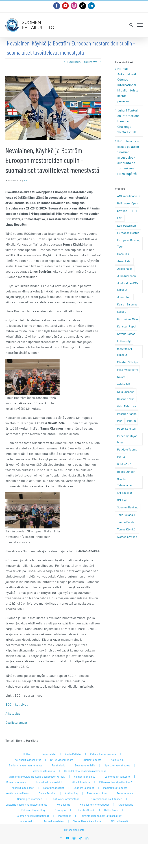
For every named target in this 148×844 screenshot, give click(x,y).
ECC (25, 180)
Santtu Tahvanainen (125, 482)
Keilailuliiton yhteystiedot (94, 804)
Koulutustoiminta (16, 782)
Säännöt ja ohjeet (83, 787)
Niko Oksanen (125, 391)
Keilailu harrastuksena (103, 754)
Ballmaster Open (127, 203)
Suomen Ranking (127, 507)
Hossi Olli (123, 253)
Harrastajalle (48, 754)
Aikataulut (12, 713)
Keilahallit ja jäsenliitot (28, 759)
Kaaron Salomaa (127, 304)
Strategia (60, 810)
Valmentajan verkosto (117, 776)
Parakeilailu (58, 765)
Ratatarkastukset (97, 793)
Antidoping (71, 793)
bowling (122, 210)
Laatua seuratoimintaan (65, 799)
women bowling (127, 536)
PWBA (121, 456)
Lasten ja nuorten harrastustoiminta (26, 804)
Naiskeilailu (117, 759)
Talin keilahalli (126, 514)
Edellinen (74, 62)
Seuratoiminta (125, 793)
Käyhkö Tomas (126, 333)
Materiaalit (64, 815)
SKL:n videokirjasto (61, 759)
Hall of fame (111, 810)
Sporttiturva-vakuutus (117, 765)
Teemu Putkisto (127, 522)
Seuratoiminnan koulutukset (105, 799)
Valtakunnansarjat (53, 787)
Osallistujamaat (16, 722)
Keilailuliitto (63, 804)
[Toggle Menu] (140, 25)
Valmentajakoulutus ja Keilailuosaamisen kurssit (37, 776)
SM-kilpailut (124, 492)
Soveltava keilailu (85, 765)
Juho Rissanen (126, 275)
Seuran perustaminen (29, 799)
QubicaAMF (124, 464)
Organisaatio (125, 804)
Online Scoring (47, 793)
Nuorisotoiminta (91, 759)
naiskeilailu (124, 384)
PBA (120, 421)
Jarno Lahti (124, 261)
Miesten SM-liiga (127, 362)
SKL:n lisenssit (119, 821)
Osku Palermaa (126, 406)
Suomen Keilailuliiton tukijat (32, 815)
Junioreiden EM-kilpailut (127, 286)
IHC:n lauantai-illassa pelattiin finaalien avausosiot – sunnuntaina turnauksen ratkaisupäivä (128, 157)
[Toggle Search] (131, 25)
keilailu (121, 311)
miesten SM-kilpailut (125, 352)
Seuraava (90, 62)
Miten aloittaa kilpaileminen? (115, 782)
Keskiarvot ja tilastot (17, 793)
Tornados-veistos (54, 821)
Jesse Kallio (124, 268)
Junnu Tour (124, 297)
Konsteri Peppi (126, 326)
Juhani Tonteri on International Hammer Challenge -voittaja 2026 (128, 121)
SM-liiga (122, 500)
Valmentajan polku (84, 776)
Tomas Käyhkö (126, 529)
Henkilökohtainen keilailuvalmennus (85, 771)
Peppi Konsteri (126, 428)
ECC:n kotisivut (16, 704)
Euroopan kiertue (128, 232)
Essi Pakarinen (126, 225)
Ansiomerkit (27, 821)
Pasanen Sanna (126, 413)
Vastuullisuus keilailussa (87, 821)
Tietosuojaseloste (74, 829)
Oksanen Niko (125, 399)
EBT (134, 210)
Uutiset (27, 754)
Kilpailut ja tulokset (23, 787)
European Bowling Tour (128, 243)
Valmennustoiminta (43, 771)
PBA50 (131, 421)
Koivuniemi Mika (127, 319)
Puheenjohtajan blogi (127, 439)
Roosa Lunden (126, 471)
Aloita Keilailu (73, 754)
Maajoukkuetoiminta (115, 787)
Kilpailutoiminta (81, 782)
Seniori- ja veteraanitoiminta (25, 765)
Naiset (121, 377)
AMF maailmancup (128, 196)
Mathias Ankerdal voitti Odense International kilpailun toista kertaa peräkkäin (127, 85)
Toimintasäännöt (85, 810)
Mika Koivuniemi (127, 369)
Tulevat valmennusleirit (49, 782)
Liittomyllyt (124, 341)
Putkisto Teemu (127, 449)
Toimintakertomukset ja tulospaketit (101, 815)
